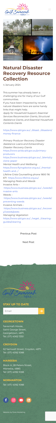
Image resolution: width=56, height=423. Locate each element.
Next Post (28, 242)
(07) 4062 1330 (15, 336)
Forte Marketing (18, 412)
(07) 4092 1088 (15, 352)
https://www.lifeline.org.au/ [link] (23, 178)
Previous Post (28, 233)
